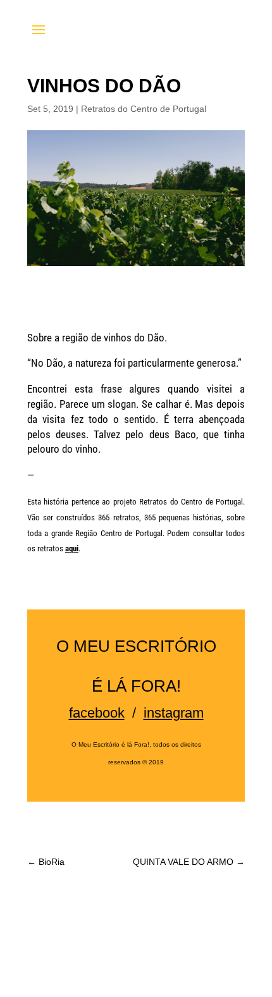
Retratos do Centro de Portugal (143, 109)
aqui (71, 548)
